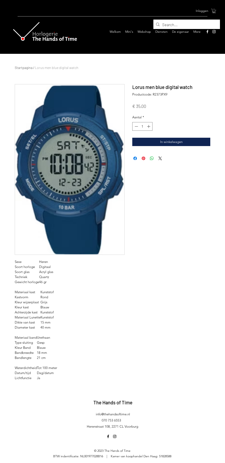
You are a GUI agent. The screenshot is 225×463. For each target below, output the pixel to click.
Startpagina (24, 67)
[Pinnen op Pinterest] (143, 158)
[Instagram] (214, 31)
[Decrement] (136, 126)
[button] (214, 11)
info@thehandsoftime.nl (113, 414)
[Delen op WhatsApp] (151, 158)
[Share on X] (160, 158)
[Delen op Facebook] (135, 158)
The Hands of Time (112, 402)
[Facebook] (207, 31)
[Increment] (149, 126)
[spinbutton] (142, 126)
